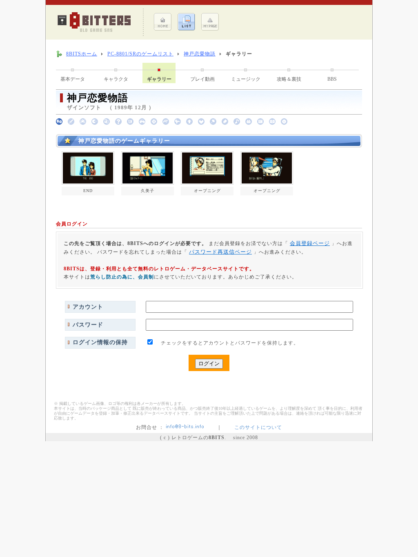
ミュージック (245, 79)
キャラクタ (116, 79)
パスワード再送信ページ (220, 252)
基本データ (72, 79)
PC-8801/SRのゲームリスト (140, 54)
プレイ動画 (202, 79)
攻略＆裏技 (289, 79)
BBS (332, 79)
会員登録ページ (310, 243)
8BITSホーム (81, 54)
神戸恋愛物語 (200, 54)
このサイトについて (258, 427)
